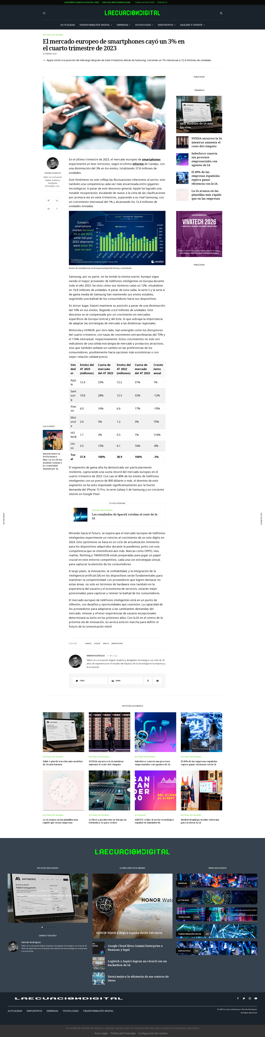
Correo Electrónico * (98, 505)
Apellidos (92, 528)
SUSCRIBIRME (98, 551)
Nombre (91, 517)
